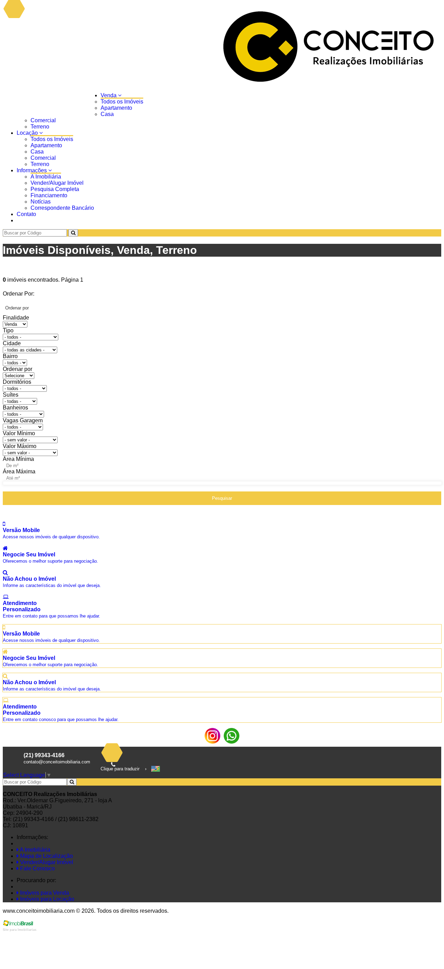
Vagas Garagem (23, 420)
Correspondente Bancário (62, 208)
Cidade (12, 343)
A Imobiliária (46, 177)
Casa (107, 114)
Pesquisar (222, 498)
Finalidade (16, 318)
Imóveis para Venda (44, 893)
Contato (26, 214)
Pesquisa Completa (55, 189)
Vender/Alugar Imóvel (57, 183)
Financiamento (49, 195)
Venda (109, 95)
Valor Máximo (19, 446)
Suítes (10, 395)
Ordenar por (17, 369)
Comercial (43, 120)
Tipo (8, 330)
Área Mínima (18, 459)
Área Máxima (19, 471)
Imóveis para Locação (46, 899)
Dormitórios (17, 382)
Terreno (40, 127)
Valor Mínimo (19, 433)
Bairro (10, 356)
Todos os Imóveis (122, 102)
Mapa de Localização (46, 856)
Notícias (41, 202)
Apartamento (116, 108)
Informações (32, 170)
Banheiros (15, 408)
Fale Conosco (37, 868)
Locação (28, 133)
